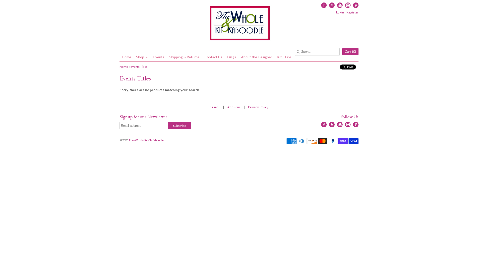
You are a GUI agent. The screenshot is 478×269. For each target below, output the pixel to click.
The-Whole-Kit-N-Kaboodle (146, 140)
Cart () (350, 52)
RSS (332, 5)
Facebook (324, 5)
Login (340, 12)
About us (233, 107)
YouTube (340, 5)
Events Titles (139, 66)
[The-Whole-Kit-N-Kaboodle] (239, 24)
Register (352, 12)
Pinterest (355, 5)
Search (215, 107)
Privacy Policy (258, 107)
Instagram (348, 5)
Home (124, 66)
